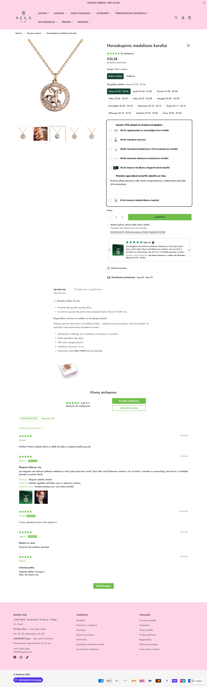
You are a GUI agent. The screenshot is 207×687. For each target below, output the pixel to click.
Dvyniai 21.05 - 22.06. (167, 91)
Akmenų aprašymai (85, 634)
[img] (25, 436)
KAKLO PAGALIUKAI (80, 13)
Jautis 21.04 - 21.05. (143, 91)
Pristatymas (145, 625)
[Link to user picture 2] (41, 497)
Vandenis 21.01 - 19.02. (147, 113)
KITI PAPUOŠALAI (46, 22)
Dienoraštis (81, 639)
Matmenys (81, 630)
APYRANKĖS (103, 13)
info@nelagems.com (22, 651)
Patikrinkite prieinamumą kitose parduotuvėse (137, 232)
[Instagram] (21, 657)
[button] (189, 17)
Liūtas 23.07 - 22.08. (143, 98)
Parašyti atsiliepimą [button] (129, 400)
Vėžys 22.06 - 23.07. (118, 98)
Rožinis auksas (115, 76)
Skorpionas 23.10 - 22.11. (150, 105)
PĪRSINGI (66, 22)
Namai (18, 33)
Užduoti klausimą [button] (129, 408)
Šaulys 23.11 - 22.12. (176, 105)
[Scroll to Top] (201, 671)
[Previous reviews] (109, 250)
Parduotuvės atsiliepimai (87, 649)
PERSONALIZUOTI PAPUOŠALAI (130, 13)
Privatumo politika (148, 620)
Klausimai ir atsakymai (86, 625)
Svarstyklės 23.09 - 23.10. (121, 105)
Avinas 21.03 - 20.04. (119, 91)
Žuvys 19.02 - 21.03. (172, 113)
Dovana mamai (34, 33)
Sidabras (131, 76)
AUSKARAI (59, 13)
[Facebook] (14, 657)
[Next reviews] (189, 250)
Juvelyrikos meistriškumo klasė (90, 644)
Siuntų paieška (146, 630)
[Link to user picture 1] (26, 497)
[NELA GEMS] (23, 17)
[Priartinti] (94, 45)
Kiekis (109, 210)
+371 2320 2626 (21, 648)
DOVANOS (82, 22)
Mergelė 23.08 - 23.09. (168, 98)
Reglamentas (145, 639)
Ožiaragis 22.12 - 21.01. (120, 113)
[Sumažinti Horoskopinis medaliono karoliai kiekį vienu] (110, 217)
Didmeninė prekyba (149, 644)
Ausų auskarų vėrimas (150, 649)
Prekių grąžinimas (148, 634)
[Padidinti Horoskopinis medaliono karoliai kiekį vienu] (122, 217)
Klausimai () (47, 418)
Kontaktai (80, 620)
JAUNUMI (42, 13)
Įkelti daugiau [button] (103, 586)
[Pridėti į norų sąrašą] (188, 46)
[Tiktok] (27, 657)
